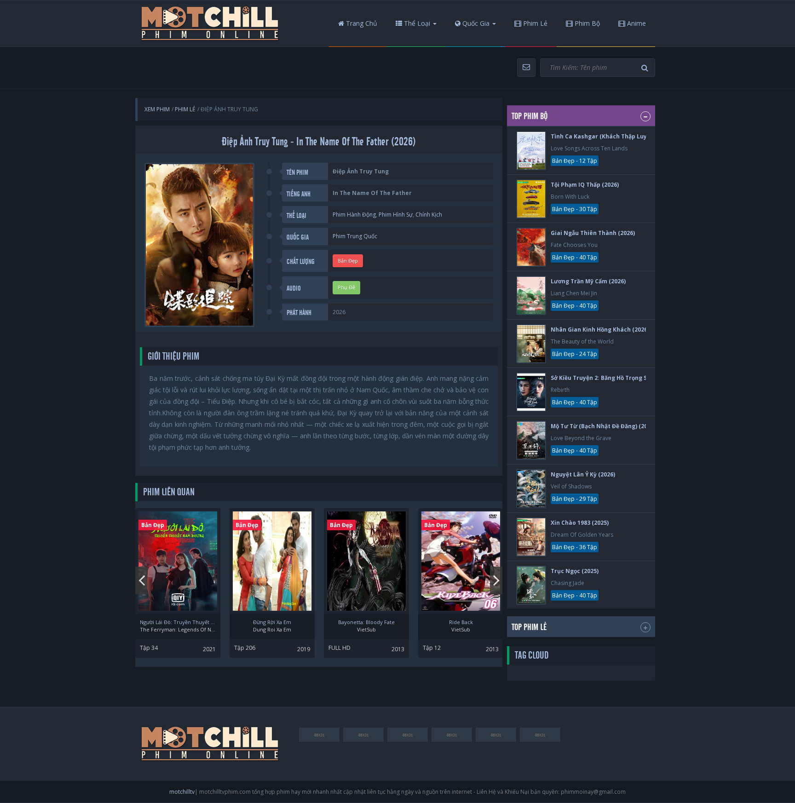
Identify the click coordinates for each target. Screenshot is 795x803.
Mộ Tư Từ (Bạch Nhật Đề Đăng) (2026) (603, 426)
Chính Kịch (428, 214)
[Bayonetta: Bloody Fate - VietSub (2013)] (366, 561)
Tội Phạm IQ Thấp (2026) (585, 185)
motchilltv (182, 792)
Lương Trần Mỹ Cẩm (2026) (588, 281)
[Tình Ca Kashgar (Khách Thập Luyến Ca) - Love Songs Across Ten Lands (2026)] (531, 150)
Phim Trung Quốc (355, 236)
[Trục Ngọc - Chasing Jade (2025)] (531, 585)
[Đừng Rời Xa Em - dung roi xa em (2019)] (272, 561)
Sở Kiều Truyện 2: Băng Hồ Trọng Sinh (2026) (612, 378)
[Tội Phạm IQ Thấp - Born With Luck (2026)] (531, 198)
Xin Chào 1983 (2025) (580, 523)
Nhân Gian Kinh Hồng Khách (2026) (600, 329)
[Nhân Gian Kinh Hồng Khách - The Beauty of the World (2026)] (531, 343)
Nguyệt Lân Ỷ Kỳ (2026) (583, 474)
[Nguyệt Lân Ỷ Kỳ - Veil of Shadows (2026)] (531, 488)
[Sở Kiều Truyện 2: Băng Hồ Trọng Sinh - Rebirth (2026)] (531, 392)
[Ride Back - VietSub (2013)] (461, 561)
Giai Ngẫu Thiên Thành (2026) (593, 233)
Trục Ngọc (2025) (575, 571)
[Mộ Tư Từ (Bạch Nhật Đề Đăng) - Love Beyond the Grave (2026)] (531, 440)
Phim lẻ (534, 23)
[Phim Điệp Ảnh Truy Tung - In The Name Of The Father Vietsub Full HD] (210, 23)
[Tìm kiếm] (646, 67)
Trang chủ (360, 23)
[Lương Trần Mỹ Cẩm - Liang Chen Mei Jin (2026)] (531, 295)
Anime (635, 23)
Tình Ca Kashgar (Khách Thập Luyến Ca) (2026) (617, 136)
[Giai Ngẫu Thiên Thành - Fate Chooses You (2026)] (531, 247)
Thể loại (416, 23)
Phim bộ (586, 23)
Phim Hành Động (354, 214)
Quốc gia (475, 23)
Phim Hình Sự (396, 214)
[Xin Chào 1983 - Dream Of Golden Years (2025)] (531, 536)
